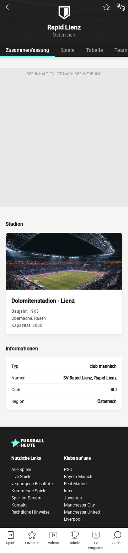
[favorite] (107, 7)
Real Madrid (75, 483)
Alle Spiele (21, 469)
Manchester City (79, 505)
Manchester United (82, 512)
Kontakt (19, 505)
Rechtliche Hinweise (30, 512)
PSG (68, 469)
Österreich (107, 401)
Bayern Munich (78, 476)
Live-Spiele (21, 476)
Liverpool (72, 519)
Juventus (73, 497)
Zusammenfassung (27, 49)
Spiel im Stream (26, 497)
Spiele (67, 49)
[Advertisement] (64, 143)
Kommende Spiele (28, 490)
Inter (68, 490)
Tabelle (94, 49)
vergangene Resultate (32, 483)
